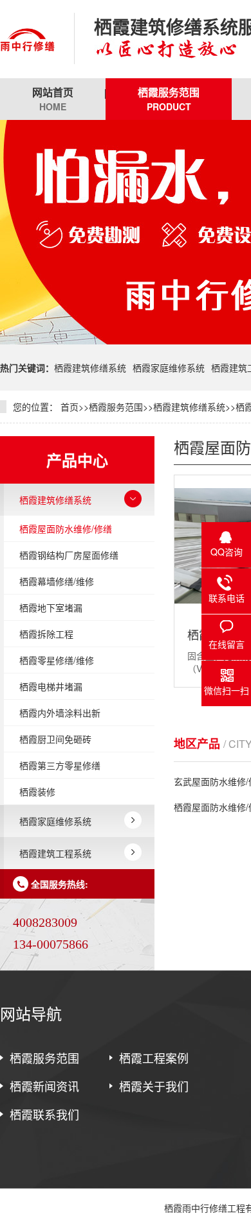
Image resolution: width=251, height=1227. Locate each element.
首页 (69, 406)
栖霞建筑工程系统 (55, 853)
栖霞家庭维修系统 (169, 367)
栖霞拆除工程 (46, 633)
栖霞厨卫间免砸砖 (55, 738)
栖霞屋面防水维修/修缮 (65, 528)
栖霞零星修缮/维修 (56, 660)
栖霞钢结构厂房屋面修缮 (68, 554)
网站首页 (52, 99)
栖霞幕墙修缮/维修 (56, 581)
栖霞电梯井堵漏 (50, 686)
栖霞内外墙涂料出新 (59, 712)
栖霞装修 (37, 791)
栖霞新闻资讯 (44, 1086)
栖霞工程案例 (154, 1057)
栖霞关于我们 (154, 1086)
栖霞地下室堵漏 (50, 607)
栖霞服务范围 (169, 99)
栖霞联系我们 (44, 1114)
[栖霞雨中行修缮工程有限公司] (27, 39)
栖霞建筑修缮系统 (90, 367)
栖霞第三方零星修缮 (59, 765)
